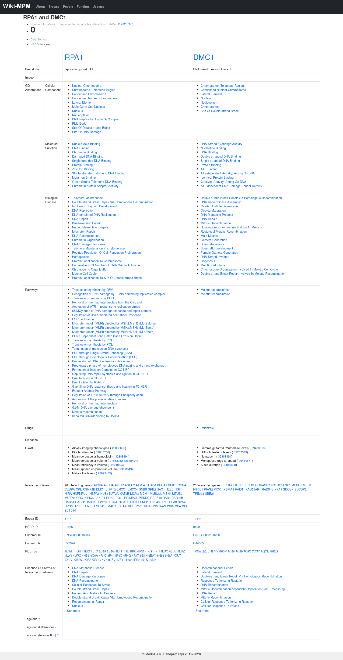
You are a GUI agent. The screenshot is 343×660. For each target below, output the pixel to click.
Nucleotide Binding (213, 148)
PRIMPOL (131, 497)
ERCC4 (133, 489)
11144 (197, 518)
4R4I (110, 555)
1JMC (86, 551)
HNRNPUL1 (81, 493)
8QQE (265, 551)
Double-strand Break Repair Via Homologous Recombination (112, 202)
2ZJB (206, 551)
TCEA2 (121, 506)
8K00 (128, 559)
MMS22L (156, 493)
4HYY (214, 551)
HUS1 (104, 493)
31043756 (102, 452)
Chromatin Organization (88, 240)
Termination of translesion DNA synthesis (100, 348)
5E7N (143, 555)
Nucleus (77, 110)
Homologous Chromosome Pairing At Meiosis (231, 227)
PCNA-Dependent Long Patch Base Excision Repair (107, 336)
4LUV (173, 551)
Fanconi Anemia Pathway (89, 390)
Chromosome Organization (90, 269)
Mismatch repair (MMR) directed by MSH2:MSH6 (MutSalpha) (114, 323)
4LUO (164, 551)
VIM (155, 506)
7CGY (256, 551)
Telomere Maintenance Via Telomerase (98, 248)
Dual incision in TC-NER (88, 382)
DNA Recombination (85, 235)
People (68, 6)
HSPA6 (94, 493)
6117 (68, 518)
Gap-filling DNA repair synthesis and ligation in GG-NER (110, 373)
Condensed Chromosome (89, 94)
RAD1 (167, 497)
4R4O (118, 555)
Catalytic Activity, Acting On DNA (223, 181)
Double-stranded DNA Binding (221, 156)
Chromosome (210, 106)
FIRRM (249, 485)
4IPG (148, 551)
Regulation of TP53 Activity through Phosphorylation (107, 395)
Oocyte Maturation (213, 210)
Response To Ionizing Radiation (222, 580)
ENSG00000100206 (206, 535)
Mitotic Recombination (216, 223)
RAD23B (177, 497)
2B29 (102, 551)
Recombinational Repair (88, 601)
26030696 (118, 448)
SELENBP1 (87, 506)
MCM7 (144, 493)
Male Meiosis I (210, 235)
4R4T (135, 555)
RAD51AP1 (253, 489)
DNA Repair (80, 218)
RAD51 (69, 502)
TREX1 (147, 506)
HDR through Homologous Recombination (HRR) (104, 357)
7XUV (69, 559)
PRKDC (144, 497)
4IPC (133, 551)
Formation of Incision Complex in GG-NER (101, 369)
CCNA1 (183, 485)
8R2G (274, 551)
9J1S (144, 559)
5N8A (168, 555)
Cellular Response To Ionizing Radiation (227, 601)
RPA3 (173, 502)
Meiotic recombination (87, 411)
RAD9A (91, 502)
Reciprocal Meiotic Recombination (224, 231)
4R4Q (127, 555)
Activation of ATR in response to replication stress (106, 306)
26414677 (245, 460)
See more (73, 610)
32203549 (240, 452)
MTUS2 (177, 493)
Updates (98, 6)
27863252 (116, 460)
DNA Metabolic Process (217, 214)
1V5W (197, 551)
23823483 (104, 473)
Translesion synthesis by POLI (93, 344)
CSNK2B (89, 489)
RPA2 (164, 502)
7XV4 (103, 559)
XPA (178, 506)
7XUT (177, 555)
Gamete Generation (214, 240)
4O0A (94, 555)
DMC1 (203, 56)
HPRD (35, 44)
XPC (185, 506)
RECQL (113, 502)
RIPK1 (134, 502)
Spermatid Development (217, 248)
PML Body (79, 123)
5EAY (152, 555)
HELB (170, 489)
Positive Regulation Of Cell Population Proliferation (106, 252)
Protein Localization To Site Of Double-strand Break (107, 277)
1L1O (94, 551)
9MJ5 (152, 559)
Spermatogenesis (212, 244)
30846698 (229, 464)
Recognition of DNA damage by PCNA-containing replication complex (119, 294)
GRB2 (152, 489)
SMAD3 (110, 506)
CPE (79, 489)
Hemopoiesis (81, 256)
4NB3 (85, 555)
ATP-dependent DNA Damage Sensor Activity (231, 186)
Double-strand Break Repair (90, 589)
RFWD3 (124, 502)
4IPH (156, 551)
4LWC (77, 555)
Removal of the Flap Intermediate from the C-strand (107, 302)
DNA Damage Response (88, 244)
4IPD (140, 551)
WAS (162, 506)
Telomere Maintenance (87, 197)
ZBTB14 (70, 510)
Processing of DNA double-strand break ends (102, 361)
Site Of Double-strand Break (91, 127)
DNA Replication (83, 210)
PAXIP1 (99, 497)
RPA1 (74, 56)
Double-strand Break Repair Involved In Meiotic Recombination (243, 273)
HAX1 (161, 489)
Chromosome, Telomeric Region (93, 89)
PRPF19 (156, 497)
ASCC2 (130, 485)
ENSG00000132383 (78, 535)
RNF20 (144, 502)
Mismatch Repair (83, 231)
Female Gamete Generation (219, 252)
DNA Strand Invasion (215, 256)
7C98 (231, 551)
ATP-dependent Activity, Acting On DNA (228, 173)
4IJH (119, 551)
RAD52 (80, 502)
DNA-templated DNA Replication (94, 214)
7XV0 (87, 559)
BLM (153, 485)
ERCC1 (122, 489)
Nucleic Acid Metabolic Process (93, 593)
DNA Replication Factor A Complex (96, 119)
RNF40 (155, 502)
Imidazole (207, 428)
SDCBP (288, 489)
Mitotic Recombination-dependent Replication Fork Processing (243, 589)
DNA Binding (80, 148)
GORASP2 (262, 485)
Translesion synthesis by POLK (93, 340)
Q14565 (198, 543)
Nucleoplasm (81, 115)
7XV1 (95, 559)
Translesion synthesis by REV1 (93, 289)
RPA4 (182, 502)
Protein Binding (82, 164)
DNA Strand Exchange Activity (221, 143)
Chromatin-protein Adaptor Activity (95, 186)
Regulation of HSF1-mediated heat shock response (106, 315)
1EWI (68, 551)
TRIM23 (198, 493)
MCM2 (134, 493)
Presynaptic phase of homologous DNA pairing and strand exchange (118, 365)
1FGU (77, 551)
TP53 (137, 506)
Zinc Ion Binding (83, 169)
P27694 (70, 543)
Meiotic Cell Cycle (84, 273)
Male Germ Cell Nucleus (88, 106)
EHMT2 (110, 489)
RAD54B (267, 489)
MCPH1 (296, 485)
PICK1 (218, 489)
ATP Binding (209, 169)
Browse (54, 6)
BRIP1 (172, 485)
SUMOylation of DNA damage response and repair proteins (112, 310)
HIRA (68, 493)
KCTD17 (276, 485)
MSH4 (167, 493)
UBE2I (209, 493)
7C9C (247, 551)
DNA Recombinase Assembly (221, 202)
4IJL (126, 551)
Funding (83, 6)
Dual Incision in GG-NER (89, 378)
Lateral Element (82, 102)
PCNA (110, 497)
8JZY (120, 559)
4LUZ (181, 551)
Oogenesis (208, 261)
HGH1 (179, 489)
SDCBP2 (300, 489)
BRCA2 (162, 485)
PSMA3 (229, 489)
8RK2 (136, 559)
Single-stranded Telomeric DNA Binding (98, 173)
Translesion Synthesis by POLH (93, 298)
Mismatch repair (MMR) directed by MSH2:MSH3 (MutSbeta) (113, 327)
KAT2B (124, 493)
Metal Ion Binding (84, 177)
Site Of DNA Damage (86, 132)
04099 (197, 526)
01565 (69, 526)
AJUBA (109, 485)
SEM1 (100, 506)
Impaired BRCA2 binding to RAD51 (95, 416)
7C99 (239, 551)
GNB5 (143, 489)
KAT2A (114, 493)
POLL (119, 497)
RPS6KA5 (71, 506)
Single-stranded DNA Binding (91, 160)
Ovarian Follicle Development (220, 206)
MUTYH (70, 497)
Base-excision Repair (86, 223)
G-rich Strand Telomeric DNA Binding (97, 181)
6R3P (223, 551)
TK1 (130, 506)
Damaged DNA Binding (87, 156)
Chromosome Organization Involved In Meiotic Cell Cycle (239, 269)
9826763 (126, 24)
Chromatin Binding (84, 152)
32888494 (121, 456)
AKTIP (119, 485)
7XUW (78, 559)
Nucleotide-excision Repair (90, 227)
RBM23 (102, 502)
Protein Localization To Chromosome (97, 261)
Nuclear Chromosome (86, 85)
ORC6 (89, 497)
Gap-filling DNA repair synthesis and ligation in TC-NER (109, 386)
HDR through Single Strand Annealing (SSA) (102, 352)
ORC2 (80, 497)
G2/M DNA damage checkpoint (93, 407)
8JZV (112, 559)
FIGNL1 (238, 485)
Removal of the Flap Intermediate (94, 403)
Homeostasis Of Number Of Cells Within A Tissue (106, 265)
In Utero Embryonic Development (94, 206)
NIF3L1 (198, 489)
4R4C (102, 555)
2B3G (111, 551)
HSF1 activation (83, 319)
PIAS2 (208, 489)
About (40, 6)
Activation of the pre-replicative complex (99, 399)
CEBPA (70, 489)
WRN (170, 506)
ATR (146, 485)
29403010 (258, 448)
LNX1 (286, 485)
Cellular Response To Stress (91, 584)
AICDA (98, 485)
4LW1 (68, 555)
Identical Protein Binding (217, 177)
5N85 (160, 555)
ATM (139, 485)
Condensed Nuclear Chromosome (94, 98)
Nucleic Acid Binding (86, 143)
